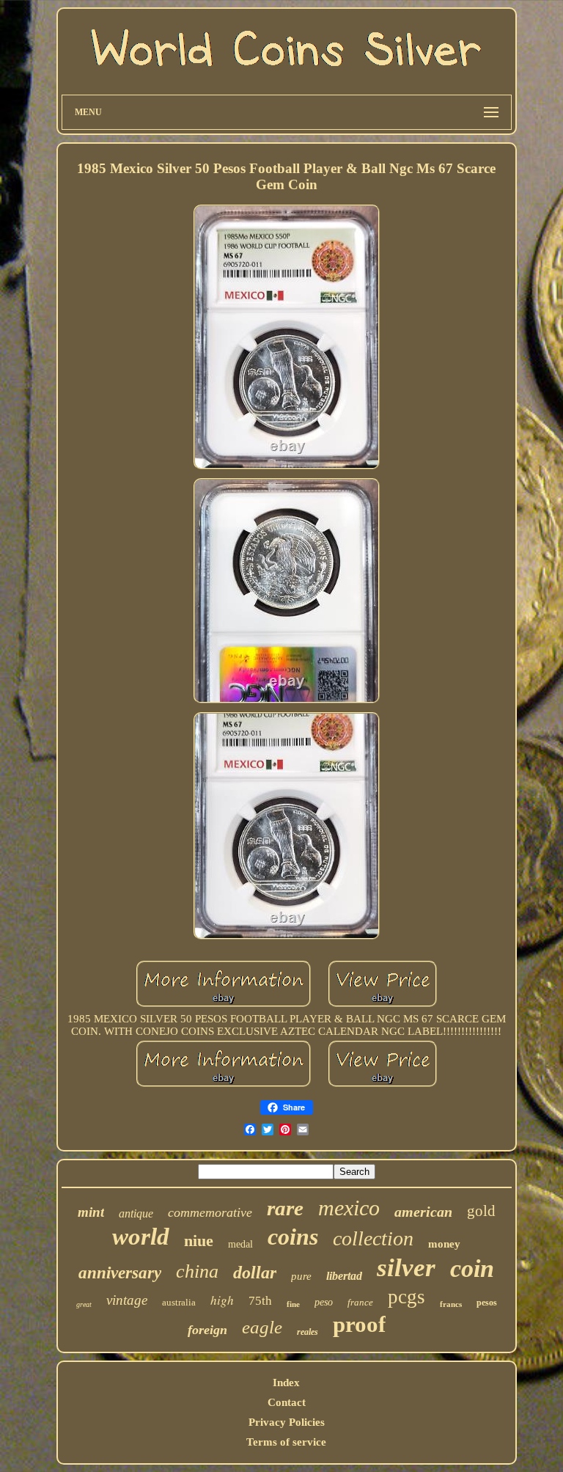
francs (451, 1304)
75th (260, 1301)
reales (307, 1332)
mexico (349, 1207)
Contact (287, 1402)
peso (323, 1302)
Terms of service (286, 1442)
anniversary (119, 1273)
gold (481, 1211)
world (140, 1236)
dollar (254, 1272)
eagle (262, 1327)
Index (286, 1382)
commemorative (210, 1212)
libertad (344, 1276)
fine (293, 1304)
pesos (486, 1302)
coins (293, 1236)
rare (285, 1208)
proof (359, 1324)
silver (406, 1267)
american (423, 1212)
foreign (207, 1329)
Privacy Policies (287, 1422)
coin (472, 1268)
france (360, 1302)
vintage (126, 1300)
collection (373, 1238)
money (444, 1244)
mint (91, 1212)
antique (136, 1213)
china (197, 1271)
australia (179, 1302)
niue (198, 1240)
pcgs (406, 1297)
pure (301, 1276)
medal (240, 1244)
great (84, 1304)
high (222, 1300)
